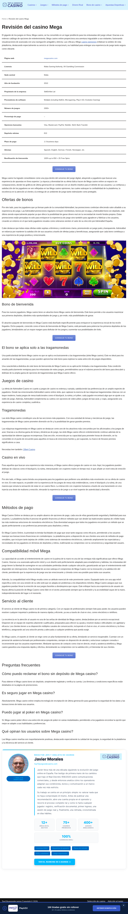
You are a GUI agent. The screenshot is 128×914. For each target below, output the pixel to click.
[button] (36, 5)
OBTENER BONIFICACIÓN (106, 908)
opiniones (91, 42)
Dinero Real (77, 5)
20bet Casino (29, 449)
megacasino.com (51, 58)
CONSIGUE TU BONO (64, 169)
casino (84, 42)
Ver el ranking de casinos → (54, 862)
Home (4, 19)
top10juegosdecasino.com (45, 764)
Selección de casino (96, 901)
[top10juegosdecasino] (12, 5)
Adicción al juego (115, 901)
